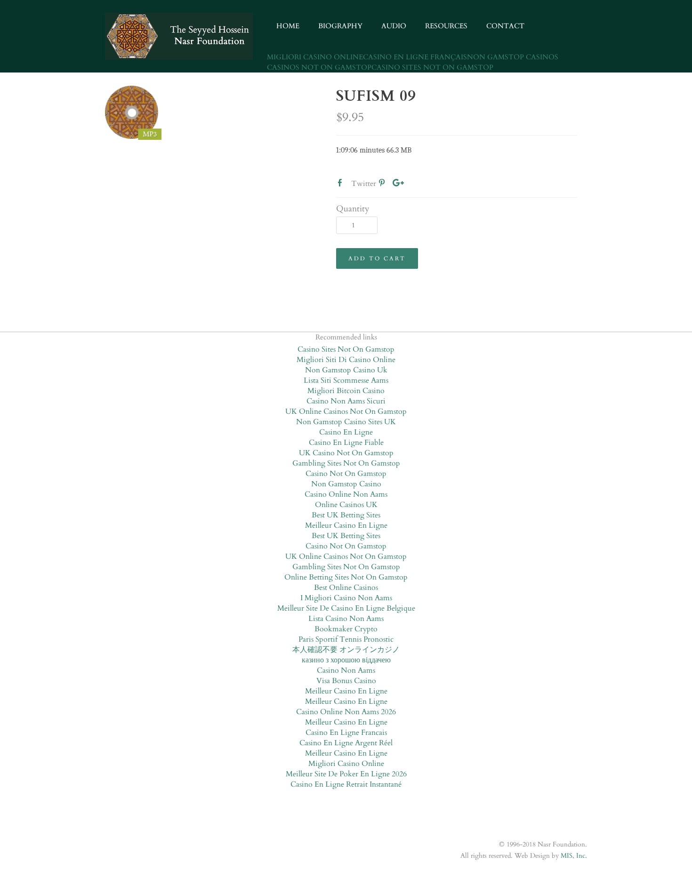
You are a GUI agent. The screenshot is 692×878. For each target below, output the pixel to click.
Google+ (398, 184)
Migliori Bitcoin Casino (346, 391)
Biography (340, 26)
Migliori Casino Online (315, 57)
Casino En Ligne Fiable (346, 442)
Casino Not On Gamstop (346, 473)
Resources (446, 26)
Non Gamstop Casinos (512, 57)
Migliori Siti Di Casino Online (346, 359)
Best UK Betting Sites (346, 515)
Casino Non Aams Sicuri (346, 401)
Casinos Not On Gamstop (319, 67)
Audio (393, 26)
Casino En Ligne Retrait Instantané (346, 784)
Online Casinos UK (346, 504)
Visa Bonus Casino (346, 681)
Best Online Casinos (346, 587)
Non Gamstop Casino (346, 484)
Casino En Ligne (346, 432)
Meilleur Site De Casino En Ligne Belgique (346, 608)
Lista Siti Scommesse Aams (346, 380)
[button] (377, 258)
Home (287, 26)
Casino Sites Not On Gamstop (432, 67)
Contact (505, 26)
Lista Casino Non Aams (346, 618)
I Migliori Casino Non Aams (346, 598)
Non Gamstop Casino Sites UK (346, 422)
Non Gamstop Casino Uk (346, 370)
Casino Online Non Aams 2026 (346, 712)
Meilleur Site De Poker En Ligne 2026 (346, 774)
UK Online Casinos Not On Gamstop (346, 411)
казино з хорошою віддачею (346, 660)
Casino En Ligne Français (415, 57)
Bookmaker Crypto (346, 629)
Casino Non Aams (346, 670)
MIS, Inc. (574, 855)
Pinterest (383, 184)
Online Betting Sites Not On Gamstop (346, 577)
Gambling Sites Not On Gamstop (346, 463)
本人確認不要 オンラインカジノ (346, 649)
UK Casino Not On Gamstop (346, 453)
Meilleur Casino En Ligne (346, 525)
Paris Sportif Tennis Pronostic (346, 639)
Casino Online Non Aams (346, 494)
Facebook (341, 184)
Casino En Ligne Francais (346, 732)
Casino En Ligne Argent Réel (346, 743)
